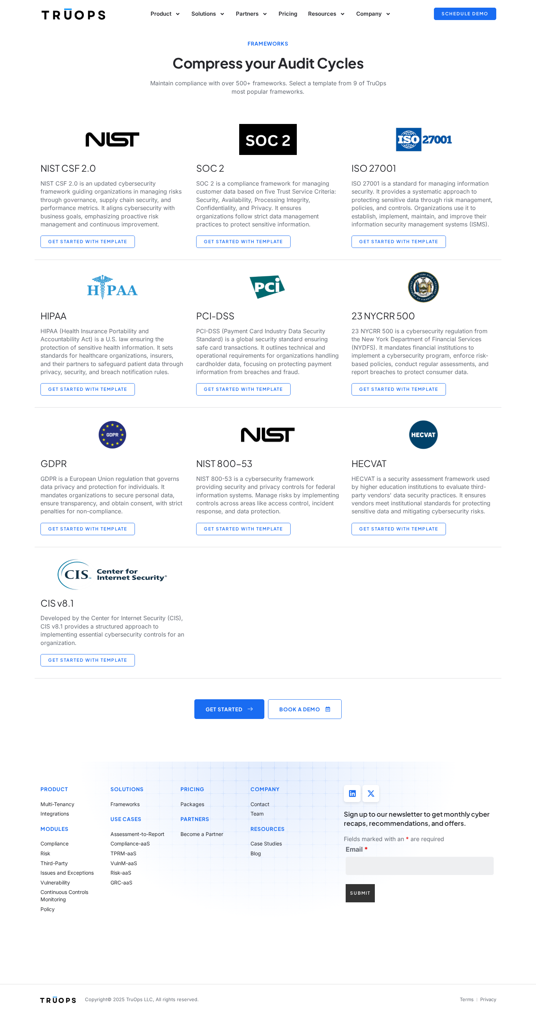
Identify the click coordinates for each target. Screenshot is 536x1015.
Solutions (203, 13)
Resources (267, 828)
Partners (247, 13)
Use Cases (125, 819)
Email (357, 849)
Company (265, 789)
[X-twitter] (370, 793)
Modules (54, 828)
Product (54, 789)
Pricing (288, 13)
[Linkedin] (352, 793)
